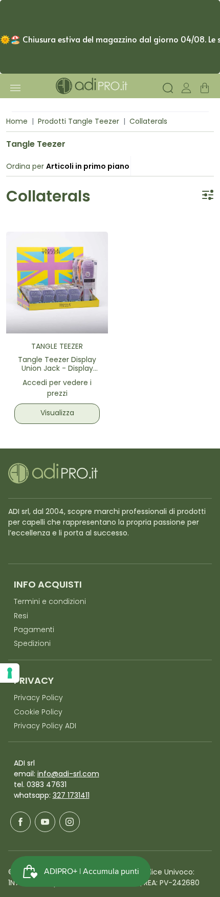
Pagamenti (34, 630)
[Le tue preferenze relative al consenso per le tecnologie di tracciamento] (9, 673)
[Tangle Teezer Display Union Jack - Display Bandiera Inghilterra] (57, 282)
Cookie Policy (38, 712)
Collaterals (148, 122)
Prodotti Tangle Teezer (78, 122)
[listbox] (87, 167)
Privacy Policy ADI (45, 726)
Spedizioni (32, 644)
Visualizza (57, 413)
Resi (21, 616)
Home (17, 122)
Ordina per (25, 167)
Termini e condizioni (50, 602)
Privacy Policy (38, 698)
